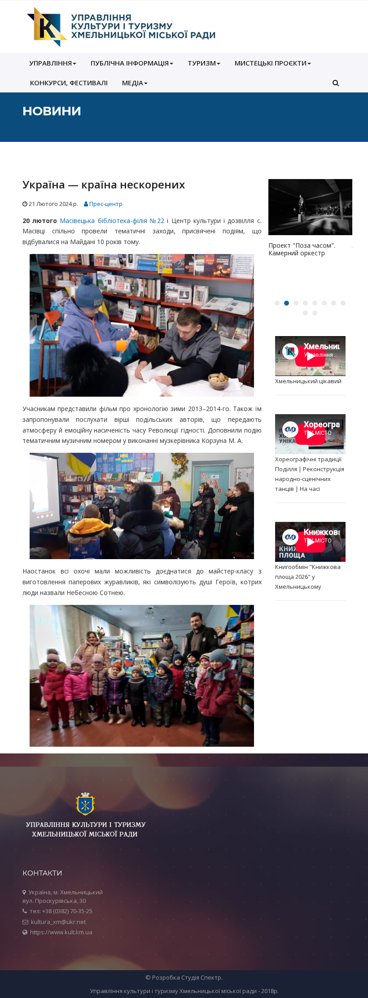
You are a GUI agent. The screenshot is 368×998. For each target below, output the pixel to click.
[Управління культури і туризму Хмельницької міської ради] (120, 26)
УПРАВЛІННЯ (50, 62)
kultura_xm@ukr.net (58, 922)
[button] (336, 82)
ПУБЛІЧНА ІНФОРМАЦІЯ (130, 62)
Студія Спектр (201, 977)
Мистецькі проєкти (271, 62)
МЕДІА (132, 82)
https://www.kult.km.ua (61, 932)
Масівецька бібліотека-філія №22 (112, 220)
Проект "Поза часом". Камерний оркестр (301, 249)
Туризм (202, 62)
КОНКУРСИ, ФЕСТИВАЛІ (69, 82)
